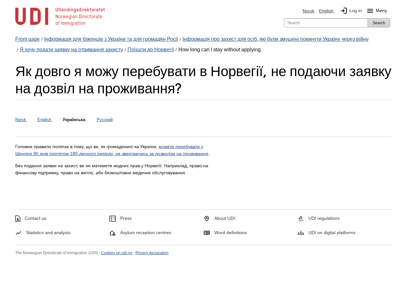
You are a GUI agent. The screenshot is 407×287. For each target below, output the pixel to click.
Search (379, 23)
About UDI (224, 218)
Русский (105, 119)
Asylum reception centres (145, 232)
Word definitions (230, 232)
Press (126, 218)
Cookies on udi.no (116, 253)
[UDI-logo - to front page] (60, 25)
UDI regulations (324, 218)
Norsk (308, 10)
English (326, 10)
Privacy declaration (152, 253)
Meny (376, 10)
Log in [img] (351, 10)
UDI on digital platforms (331, 232)
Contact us (35, 218)
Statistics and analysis (48, 232)
